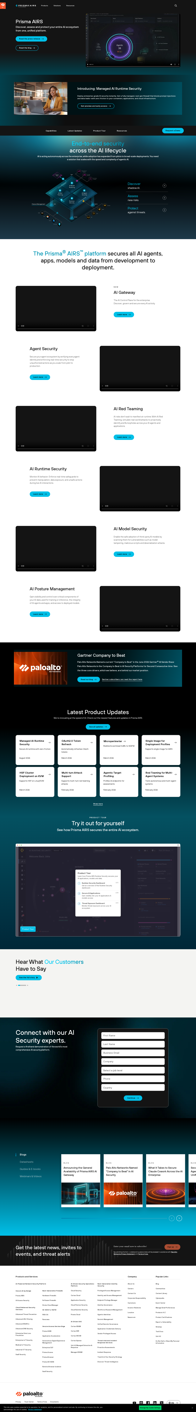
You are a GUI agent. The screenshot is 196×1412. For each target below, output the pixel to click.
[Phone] (133, 1078)
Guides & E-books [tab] (30, 1169)
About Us (131, 1284)
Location (131, 1312)
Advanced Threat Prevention (26, 1314)
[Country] (133, 1087)
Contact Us (132, 1293)
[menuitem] (27, 5)
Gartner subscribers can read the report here (122, 679)
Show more (98, 804)
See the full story (27, 977)
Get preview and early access (94, 106)
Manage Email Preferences (165, 1308)
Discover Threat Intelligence (108, 1362)
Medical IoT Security (23, 1345)
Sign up (170, 1247)
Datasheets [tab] (26, 1161)
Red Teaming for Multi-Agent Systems (159, 774)
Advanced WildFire (22, 1324)
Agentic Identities (104, 1314)
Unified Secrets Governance (108, 1324)
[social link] (134, 1403)
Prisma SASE (46, 1331)
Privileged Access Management (109, 1291)
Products (44, 5)
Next (179, 1218)
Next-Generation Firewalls (52, 1291)
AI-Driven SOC (76, 1321)
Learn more (122, 314)
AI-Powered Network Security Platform (31, 1284)
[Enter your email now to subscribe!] (138, 1247)
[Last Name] (133, 1044)
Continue (131, 1098)
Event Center (160, 1303)
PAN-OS (45, 1315)
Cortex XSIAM (76, 1326)
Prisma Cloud (75, 1314)
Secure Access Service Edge (53, 1326)
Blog (157, 1284)
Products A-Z (161, 1312)
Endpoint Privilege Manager (107, 1300)
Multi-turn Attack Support (72, 774)
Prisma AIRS (20, 1296)
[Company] (133, 1061)
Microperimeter (113, 741)
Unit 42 (158, 1336)
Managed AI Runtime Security (32, 742)
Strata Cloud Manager (50, 1305)
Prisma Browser (48, 1357)
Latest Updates (75, 131)
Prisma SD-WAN (48, 1362)
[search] (176, 5)
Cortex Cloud (75, 1295)
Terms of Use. (143, 1254)
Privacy (18, 1402)
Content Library (161, 1293)
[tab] (16, 985)
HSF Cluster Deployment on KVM (32, 774)
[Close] (192, 1407)
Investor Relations (134, 1308)
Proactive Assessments (106, 1347)
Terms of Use (42, 1402)
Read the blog (25, 48)
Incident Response (104, 1352)
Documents (54, 1402)
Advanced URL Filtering (24, 1319)
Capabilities (51, 131)
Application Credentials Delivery (109, 1329)
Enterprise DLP (47, 1347)
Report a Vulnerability (163, 1322)
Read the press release (29, 39)
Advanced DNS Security (24, 1329)
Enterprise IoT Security (24, 1340)
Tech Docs (159, 1331)
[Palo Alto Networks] (26, 5)
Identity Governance (105, 1305)
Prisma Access (47, 1352)
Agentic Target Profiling (112, 774)
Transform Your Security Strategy (110, 1357)
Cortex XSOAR (76, 1336)
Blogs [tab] (23, 1154)
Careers (131, 1288)
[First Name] (133, 1035)
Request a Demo (173, 131)
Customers (132, 1303)
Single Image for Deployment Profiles (158, 742)
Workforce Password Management (110, 1310)
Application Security (78, 1300)
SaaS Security (21, 1354)
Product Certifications (164, 1317)
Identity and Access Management (110, 1295)
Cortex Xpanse (76, 1340)
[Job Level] (133, 1070)
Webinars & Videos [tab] (31, 1176)
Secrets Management (105, 1319)
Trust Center (29, 1402)
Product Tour (99, 131)
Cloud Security (76, 1291)
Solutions (57, 5)
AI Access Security (22, 1300)
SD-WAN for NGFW (49, 1310)
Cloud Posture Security (79, 1305)
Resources (70, 5)
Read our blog (87, 679)
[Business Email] (133, 1052)
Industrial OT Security (23, 1350)
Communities (160, 1288)
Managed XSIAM (76, 1352)
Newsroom (132, 1317)
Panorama (45, 1319)
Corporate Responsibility (137, 1298)
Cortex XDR (75, 1331)
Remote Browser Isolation (51, 1367)
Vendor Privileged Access (107, 1333)
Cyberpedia (160, 1298)
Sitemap (159, 1327)
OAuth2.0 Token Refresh (71, 742)
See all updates (96, 727)
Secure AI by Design (23, 1291)
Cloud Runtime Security (79, 1310)
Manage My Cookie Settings (150, 1408)
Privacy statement (35, 1409)
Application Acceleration (51, 1336)
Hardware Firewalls (49, 1295)
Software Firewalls (49, 1300)
